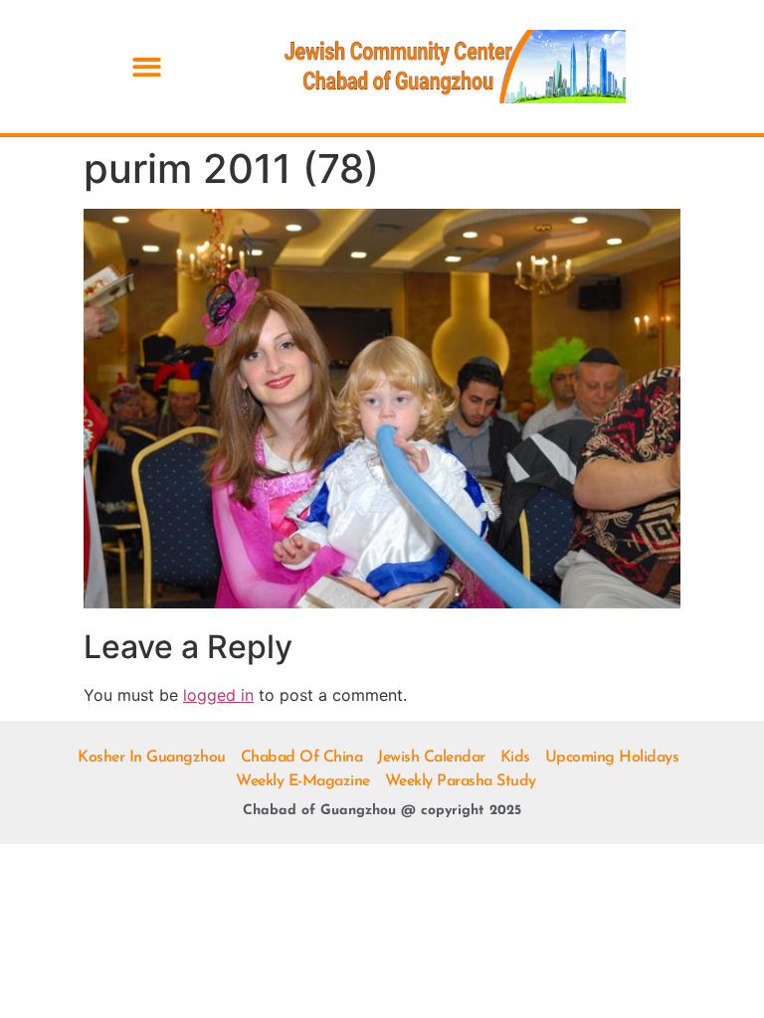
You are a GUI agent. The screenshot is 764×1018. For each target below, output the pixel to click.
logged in (218, 695)
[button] (146, 67)
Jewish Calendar (431, 757)
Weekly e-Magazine (303, 781)
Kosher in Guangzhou (152, 757)
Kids (515, 757)
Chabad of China (302, 757)
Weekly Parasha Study (460, 781)
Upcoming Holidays (612, 757)
